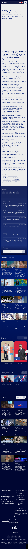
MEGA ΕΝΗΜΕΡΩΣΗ (12, 177)
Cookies (3, 540)
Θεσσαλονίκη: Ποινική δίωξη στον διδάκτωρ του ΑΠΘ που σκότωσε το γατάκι (20, 308)
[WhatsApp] (10, 192)
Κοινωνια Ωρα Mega (7, 363)
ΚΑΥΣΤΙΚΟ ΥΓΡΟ (16, 179)
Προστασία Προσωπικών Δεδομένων (9, 539)
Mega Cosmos (8, 543)
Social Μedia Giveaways (18, 543)
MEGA (4, 177)
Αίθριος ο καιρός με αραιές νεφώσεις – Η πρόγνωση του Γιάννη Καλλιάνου (20, 291)
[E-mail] (14, 192)
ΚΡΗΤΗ (16, 181)
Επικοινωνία (3, 542)
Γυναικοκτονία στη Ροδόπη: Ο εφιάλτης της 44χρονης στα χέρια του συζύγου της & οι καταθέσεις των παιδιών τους (20, 450)
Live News (20, 363)
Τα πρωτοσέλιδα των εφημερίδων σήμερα (6, 325)
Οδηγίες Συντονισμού (12, 542)
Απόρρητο (27, 546)
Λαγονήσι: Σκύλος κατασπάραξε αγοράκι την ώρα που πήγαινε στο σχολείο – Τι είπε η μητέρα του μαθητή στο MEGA (20, 274)
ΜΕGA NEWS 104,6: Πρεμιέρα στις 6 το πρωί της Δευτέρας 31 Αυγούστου (20, 413)
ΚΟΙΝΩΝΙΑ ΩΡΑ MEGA (7, 181)
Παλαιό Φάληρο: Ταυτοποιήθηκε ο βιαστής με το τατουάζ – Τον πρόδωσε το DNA (20, 326)
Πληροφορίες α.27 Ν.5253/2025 (20, 540)
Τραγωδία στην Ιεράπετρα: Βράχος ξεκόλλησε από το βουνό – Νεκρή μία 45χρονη (7, 273)
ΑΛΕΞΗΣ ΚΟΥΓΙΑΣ (6, 179)
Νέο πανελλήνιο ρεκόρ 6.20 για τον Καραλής (12, 234)
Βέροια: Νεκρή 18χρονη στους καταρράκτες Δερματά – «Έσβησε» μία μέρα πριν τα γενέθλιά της (7, 468)
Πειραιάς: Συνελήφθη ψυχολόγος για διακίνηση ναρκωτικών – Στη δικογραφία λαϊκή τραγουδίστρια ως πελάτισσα (7, 450)
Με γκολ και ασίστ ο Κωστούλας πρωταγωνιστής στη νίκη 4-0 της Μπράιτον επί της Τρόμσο (13, 213)
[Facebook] (3, 192)
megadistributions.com (14, 545)
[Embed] (17, 192)
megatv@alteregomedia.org (20, 504)
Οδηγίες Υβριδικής (23, 542)
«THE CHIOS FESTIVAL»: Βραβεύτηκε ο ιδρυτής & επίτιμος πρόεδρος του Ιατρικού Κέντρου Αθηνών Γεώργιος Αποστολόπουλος (12, 241)
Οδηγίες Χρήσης (22, 539)
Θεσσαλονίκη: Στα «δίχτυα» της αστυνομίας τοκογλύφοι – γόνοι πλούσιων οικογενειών (7, 309)
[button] (25, 2)
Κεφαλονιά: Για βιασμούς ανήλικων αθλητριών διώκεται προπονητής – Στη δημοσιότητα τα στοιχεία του (7, 432)
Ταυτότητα (9, 540)
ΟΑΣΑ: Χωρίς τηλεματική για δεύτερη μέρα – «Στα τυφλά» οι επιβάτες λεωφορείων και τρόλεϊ (20, 432)
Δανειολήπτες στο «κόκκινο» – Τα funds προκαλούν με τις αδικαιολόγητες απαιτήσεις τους (7, 292)
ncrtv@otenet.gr (20, 514)
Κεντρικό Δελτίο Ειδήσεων (7, 383)
